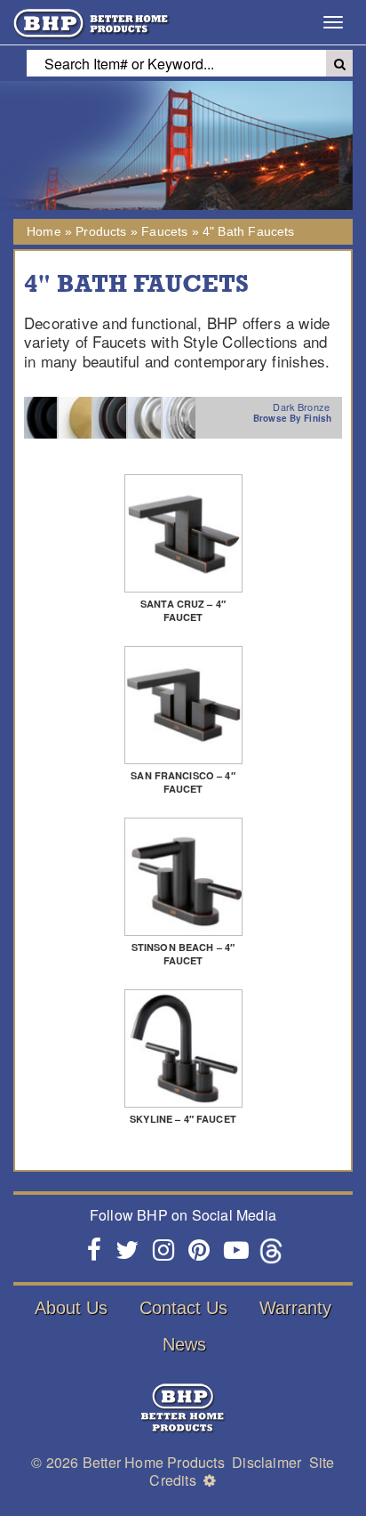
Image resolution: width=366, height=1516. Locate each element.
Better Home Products (154, 1462)
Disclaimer (266, 1462)
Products (101, 231)
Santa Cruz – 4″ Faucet (183, 610)
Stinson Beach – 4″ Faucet (183, 953)
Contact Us (183, 1308)
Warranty (295, 1308)
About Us (71, 1308)
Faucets (164, 231)
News (184, 1344)
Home (44, 231)
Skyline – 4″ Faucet (183, 1118)
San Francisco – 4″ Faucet (183, 782)
